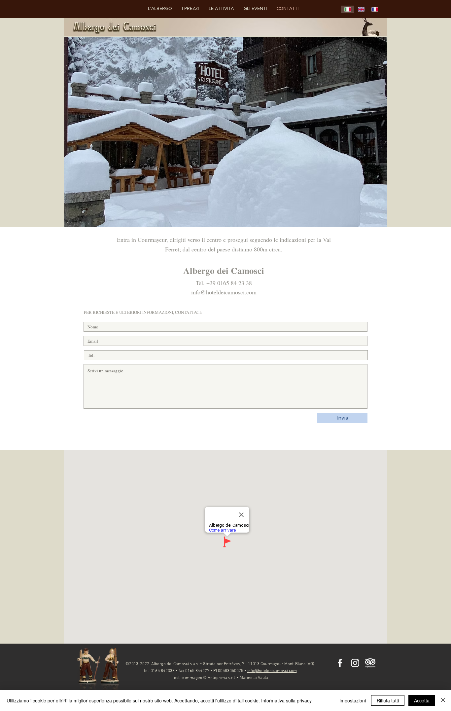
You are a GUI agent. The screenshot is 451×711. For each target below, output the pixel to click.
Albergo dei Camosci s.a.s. (175, 664)
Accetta (422, 700)
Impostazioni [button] (352, 700)
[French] (374, 9)
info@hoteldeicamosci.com (224, 292)
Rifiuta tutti (388, 700)
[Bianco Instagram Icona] (355, 662)
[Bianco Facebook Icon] (339, 662)
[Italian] (347, 9)
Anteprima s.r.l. (222, 678)
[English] (361, 9)
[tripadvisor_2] (370, 662)
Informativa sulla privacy (286, 700)
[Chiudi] (443, 700)
